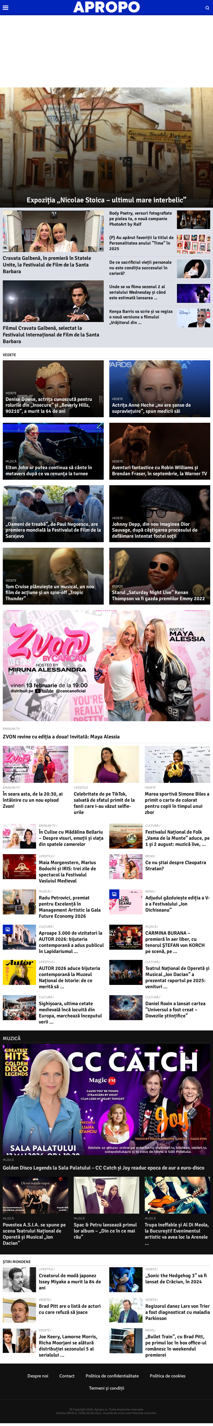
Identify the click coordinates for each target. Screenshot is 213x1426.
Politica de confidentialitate (112, 1376)
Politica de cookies (168, 1376)
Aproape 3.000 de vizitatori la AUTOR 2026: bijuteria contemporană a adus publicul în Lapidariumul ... (71, 942)
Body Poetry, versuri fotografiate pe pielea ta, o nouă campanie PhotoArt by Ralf (140, 218)
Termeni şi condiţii (106, 1388)
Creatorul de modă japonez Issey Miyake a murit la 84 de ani (70, 1281)
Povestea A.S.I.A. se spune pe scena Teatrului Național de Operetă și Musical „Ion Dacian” (34, 1234)
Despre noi (37, 1376)
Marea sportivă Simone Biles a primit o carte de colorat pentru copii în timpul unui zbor (177, 803)
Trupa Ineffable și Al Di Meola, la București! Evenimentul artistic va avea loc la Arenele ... (177, 1234)
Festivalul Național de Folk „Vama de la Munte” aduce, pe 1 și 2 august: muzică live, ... (177, 838)
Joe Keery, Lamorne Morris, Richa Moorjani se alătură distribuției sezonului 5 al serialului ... (68, 1346)
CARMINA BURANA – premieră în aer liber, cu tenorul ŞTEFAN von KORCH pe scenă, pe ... (175, 942)
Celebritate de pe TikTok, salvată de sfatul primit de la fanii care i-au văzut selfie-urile (104, 803)
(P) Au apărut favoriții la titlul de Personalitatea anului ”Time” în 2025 (141, 243)
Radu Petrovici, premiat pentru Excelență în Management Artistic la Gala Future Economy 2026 (70, 907)
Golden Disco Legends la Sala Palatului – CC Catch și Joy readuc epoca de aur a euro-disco (103, 1168)
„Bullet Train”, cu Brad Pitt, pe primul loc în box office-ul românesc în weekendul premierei (175, 1346)
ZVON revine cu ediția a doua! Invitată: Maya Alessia (61, 736)
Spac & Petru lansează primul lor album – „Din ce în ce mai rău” (105, 1231)
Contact (67, 1376)
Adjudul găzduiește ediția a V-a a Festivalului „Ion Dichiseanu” (177, 904)
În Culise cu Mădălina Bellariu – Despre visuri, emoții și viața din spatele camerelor (71, 838)
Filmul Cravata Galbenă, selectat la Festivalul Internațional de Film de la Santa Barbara (51, 335)
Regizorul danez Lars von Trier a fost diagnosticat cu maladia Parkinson (177, 1312)
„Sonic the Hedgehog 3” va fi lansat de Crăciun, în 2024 (176, 1278)
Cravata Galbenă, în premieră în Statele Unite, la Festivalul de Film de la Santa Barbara (47, 265)
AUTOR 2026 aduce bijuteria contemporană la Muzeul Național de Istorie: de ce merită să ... (69, 977)
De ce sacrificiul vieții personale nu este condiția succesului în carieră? (140, 268)
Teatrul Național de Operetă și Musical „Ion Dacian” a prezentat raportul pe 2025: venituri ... (177, 977)
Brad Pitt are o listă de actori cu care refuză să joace (70, 1309)
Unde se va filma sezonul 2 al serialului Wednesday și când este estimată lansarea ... (137, 292)
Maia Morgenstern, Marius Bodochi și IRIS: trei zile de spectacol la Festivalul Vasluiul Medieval (67, 871)
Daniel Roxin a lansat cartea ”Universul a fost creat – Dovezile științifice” (175, 1009)
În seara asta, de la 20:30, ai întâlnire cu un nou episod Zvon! (33, 800)
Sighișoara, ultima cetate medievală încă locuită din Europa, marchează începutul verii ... (70, 1012)
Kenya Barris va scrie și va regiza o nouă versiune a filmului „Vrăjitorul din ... (141, 317)
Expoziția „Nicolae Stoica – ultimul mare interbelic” (106, 200)
